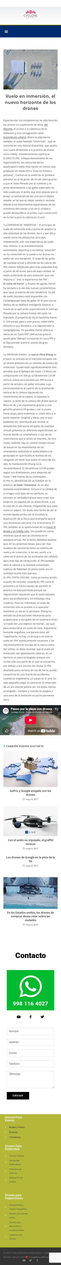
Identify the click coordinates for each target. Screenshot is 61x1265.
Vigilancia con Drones (16, 1237)
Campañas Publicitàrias (15, 1162)
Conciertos (15, 1137)
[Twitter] (42, 1017)
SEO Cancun (47, 1257)
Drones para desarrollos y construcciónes (16, 1226)
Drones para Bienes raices (18, 1215)
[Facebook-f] (30, 1017)
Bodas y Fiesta (17, 1127)
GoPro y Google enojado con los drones (30, 792)
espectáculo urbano (14, 137)
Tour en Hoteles (16, 1156)
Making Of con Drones (16, 1179)
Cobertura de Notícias (15, 1171)
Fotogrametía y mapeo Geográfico (18, 1207)
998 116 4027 (30, 1003)
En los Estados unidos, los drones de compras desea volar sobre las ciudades (30, 916)
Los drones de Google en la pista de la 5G (30, 859)
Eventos (13, 1132)
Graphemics (36, 1257)
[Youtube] (18, 1017)
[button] (6, 31)
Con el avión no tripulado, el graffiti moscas (30, 842)
